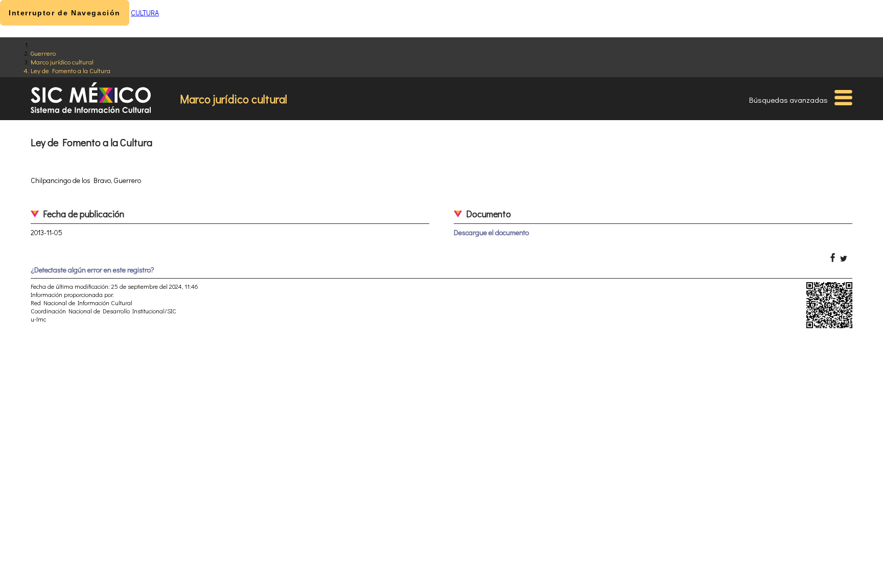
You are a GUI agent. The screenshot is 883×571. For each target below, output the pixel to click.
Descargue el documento (491, 232)
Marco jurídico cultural (62, 61)
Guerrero (43, 53)
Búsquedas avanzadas (788, 100)
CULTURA (145, 12)
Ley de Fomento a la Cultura (70, 70)
